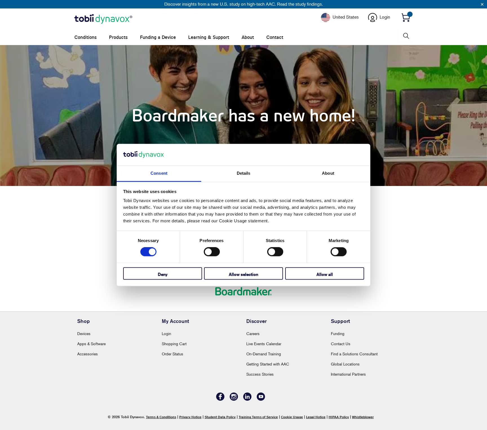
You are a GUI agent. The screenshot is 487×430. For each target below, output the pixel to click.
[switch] (212, 251)
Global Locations (345, 364)
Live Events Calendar (263, 343)
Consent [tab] (158, 173)
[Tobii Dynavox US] (103, 19)
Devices (83, 333)
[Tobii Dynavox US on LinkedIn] (247, 399)
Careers (253, 333)
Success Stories (260, 374)
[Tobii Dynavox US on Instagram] (234, 399)
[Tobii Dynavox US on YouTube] (261, 399)
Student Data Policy (220, 417)
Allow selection (243, 274)
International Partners (348, 374)
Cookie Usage (292, 417)
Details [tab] (244, 173)
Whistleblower (363, 417)
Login (166, 333)
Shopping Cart (174, 343)
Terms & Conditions (161, 417)
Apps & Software (91, 343)
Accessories (87, 353)
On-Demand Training (263, 353)
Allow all (324, 274)
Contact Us (340, 343)
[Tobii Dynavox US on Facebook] (220, 399)
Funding (337, 333)
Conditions (85, 37)
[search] (406, 36)
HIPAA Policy (339, 417)
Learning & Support (208, 37)
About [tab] (328, 173)
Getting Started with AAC (267, 364)
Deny (162, 274)
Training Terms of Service (258, 417)
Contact (274, 37)
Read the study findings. (300, 4)
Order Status (172, 353)
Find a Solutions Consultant (354, 353)
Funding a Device (158, 37)
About (248, 37)
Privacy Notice (190, 417)
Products (118, 37)
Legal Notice (316, 417)
